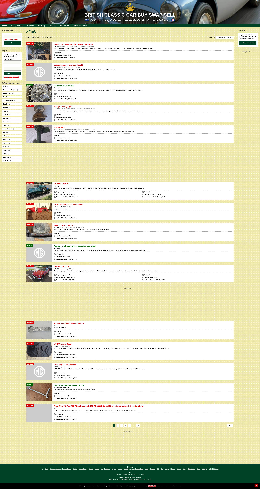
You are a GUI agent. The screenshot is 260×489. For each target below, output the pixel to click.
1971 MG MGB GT (61, 267)
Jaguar (114, 469)
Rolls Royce (191, 469)
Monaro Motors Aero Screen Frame (69, 385)
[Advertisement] (128, 164)
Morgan (167, 469)
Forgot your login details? (11, 77)
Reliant (179, 469)
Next (229, 425)
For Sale (30, 26)
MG (158, 469)
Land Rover (139, 469)
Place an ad (64, 26)
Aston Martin (67, 469)
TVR (210, 469)
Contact (116, 479)
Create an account (80, 26)
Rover (198, 469)
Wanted (52, 26)
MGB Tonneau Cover (63, 344)
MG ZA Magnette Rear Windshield (68, 65)
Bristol (97, 469)
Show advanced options (11, 39)
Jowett (126, 469)
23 (138, 425)
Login (149, 479)
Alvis (46, 469)
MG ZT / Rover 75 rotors (64, 225)
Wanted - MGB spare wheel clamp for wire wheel (75, 246)
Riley (184, 469)
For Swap (41, 26)
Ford (102, 469)
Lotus (146, 469)
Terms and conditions (127, 479)
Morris (173, 469)
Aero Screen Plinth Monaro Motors (69, 323)
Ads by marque (17, 26)
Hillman (107, 469)
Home (4, 26)
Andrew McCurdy (97, 486)
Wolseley (216, 469)
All (42, 469)
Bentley (91, 469)
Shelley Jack (59, 127)
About (111, 479)
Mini (162, 469)
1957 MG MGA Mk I (62, 184)
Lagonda (132, 469)
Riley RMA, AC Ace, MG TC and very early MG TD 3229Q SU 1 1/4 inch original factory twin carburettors (98, 406)
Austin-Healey (83, 469)
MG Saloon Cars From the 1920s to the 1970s (73, 44)
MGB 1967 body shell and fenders (68, 205)
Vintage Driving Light (63, 107)
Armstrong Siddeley (56, 469)
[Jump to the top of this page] (256, 485)
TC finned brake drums (64, 86)
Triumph (204, 469)
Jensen (120, 469)
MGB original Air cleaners (65, 365)
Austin (75, 469)
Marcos (152, 469)
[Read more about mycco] (152, 486)
